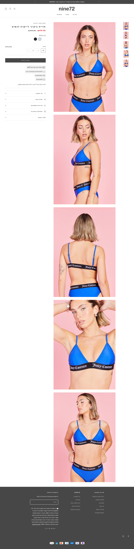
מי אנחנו (78, 500)
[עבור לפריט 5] (126, 63)
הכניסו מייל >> (50, 528)
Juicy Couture (39, 23)
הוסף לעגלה (25, 60)
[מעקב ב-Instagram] (123, 536)
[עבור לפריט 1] (126, 26)
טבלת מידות (8, 46)
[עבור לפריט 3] (126, 45)
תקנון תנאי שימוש (75, 509)
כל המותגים (77, 496)
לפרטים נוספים (36, 524)
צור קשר (101, 506)
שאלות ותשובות (100, 500)
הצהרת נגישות (100, 509)
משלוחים (101, 503)
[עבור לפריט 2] (126, 35)
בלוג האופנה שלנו (75, 503)
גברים (75, 14)
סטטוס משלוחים (99, 513)
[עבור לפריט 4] (126, 54)
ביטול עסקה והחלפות (98, 496)
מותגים (59, 14)
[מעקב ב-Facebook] (128, 536)
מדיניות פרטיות (76, 506)
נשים (67, 14)
